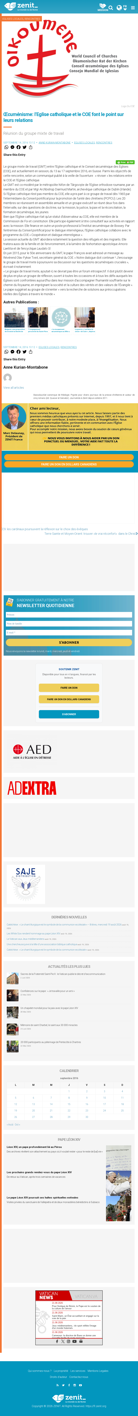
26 (15, 1117)
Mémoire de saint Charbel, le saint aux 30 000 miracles (49, 1025)
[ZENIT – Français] (38, 6)
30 (86, 1117)
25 (122, 1110)
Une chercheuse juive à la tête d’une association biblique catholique (42, 944)
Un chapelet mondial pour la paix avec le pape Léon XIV (49, 1008)
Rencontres (32, 18)
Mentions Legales (98, 1370)
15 (69, 1104)
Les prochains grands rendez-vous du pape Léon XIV (39, 1172)
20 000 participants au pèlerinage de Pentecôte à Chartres (51, 1042)
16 (86, 1104)
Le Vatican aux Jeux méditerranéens (25, 939)
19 (15, 1110)
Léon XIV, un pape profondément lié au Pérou (34, 1147)
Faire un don (69, 457)
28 (51, 1117)
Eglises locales (13, 18)
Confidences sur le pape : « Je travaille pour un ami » (48, 991)
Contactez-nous (78, 1377)
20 (33, 1110)
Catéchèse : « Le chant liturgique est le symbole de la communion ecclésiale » (47, 949)
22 (69, 1110)
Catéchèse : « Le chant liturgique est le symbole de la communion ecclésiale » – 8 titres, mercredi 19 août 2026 (64, 924)
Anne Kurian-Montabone (55, 142)
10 (104, 1097)
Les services (78, 1370)
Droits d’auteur (58, 1377)
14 (51, 1104)
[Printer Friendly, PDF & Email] (125, 162)
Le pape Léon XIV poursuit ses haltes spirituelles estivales (42, 1197)
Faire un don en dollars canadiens (69, 464)
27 (33, 1117)
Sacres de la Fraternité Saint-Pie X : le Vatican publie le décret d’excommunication (63, 974)
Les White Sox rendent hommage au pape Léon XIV (33, 933)
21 (51, 1110)
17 (104, 1104)
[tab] (52, 1295)
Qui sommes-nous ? (39, 1370)
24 (104, 1110)
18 (122, 1104)
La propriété (61, 1370)
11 (122, 1097)
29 (69, 1117)
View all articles (13, 387)
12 (15, 1104)
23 (86, 1110)
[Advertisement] (69, 501)
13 (33, 1104)
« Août (10, 1124)
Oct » (17, 1124)
